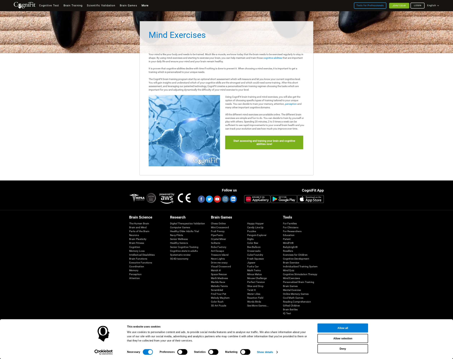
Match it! (216, 270)
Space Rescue (219, 274)
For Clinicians (290, 227)
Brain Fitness (136, 243)
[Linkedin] (233, 199)
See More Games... (258, 305)
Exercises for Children (295, 254)
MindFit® (288, 243)
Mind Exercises (291, 278)
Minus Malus (254, 274)
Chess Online (218, 223)
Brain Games (290, 286)
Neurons (134, 235)
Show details (265, 352)
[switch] (182, 352)
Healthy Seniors (179, 243)
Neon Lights (218, 258)
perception (291, 103)
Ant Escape (217, 250)
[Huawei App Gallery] (257, 199)
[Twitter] (209, 199)
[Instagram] (225, 199)
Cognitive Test (49, 5)
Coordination (136, 266)
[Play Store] (284, 199)
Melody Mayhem (220, 297)
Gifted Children (291, 305)
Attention (134, 278)
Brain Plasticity (137, 239)
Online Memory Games (296, 293)
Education (289, 235)
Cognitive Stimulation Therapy (300, 274)
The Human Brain (139, 223)
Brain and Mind (138, 227)
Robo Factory (218, 247)
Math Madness (219, 278)
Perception (135, 274)
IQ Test (287, 313)
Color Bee (252, 243)
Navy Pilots (176, 235)
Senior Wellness (179, 239)
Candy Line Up (255, 227)
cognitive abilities (272, 57)
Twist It (251, 290)
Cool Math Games (293, 297)
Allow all (342, 327)
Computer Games (180, 227)
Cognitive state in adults (184, 250)
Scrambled (217, 290)
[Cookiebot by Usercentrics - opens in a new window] (103, 352)
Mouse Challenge (257, 278)
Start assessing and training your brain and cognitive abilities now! (264, 142)
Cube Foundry (255, 254)
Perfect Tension (256, 282)
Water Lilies (253, 293)
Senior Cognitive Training (184, 247)
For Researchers (292, 231)
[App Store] (310, 199)
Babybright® (290, 247)
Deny (343, 348)
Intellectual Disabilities (142, 254)
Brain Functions (138, 258)
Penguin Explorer (256, 235)
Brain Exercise (291, 262)
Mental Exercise (292, 290)
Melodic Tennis (219, 286)
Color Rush (217, 301)
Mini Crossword (220, 227)
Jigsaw (251, 262)
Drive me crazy (219, 262)
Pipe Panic (217, 235)
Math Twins (254, 270)
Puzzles (251, 231)
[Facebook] (201, 199)
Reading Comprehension (297, 301)
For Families (290, 223)
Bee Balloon (254, 247)
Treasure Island (219, 254)
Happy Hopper (255, 223)
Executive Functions (140, 262)
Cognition (134, 247)
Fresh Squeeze (255, 258)
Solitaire (215, 243)
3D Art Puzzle (218, 305)
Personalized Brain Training (298, 282)
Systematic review (180, 254)
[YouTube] (217, 199)
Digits (250, 239)
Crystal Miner (218, 239)
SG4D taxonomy (179, 258)
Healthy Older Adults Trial (184, 231)
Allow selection (342, 338)
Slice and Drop (255, 286)
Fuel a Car (253, 266)
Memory (134, 270)
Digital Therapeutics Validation (187, 223)
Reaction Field (255, 297)
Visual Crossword (221, 266)
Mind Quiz (288, 270)
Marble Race (218, 282)
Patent (287, 239)
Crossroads (253, 250)
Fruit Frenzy (218, 231)
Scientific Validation (101, 5)
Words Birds (254, 301)
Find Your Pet (218, 293)
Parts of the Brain (139, 231)
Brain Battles (290, 309)
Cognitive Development (296, 258)
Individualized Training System (300, 266)
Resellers (288, 250)
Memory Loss (137, 250)
